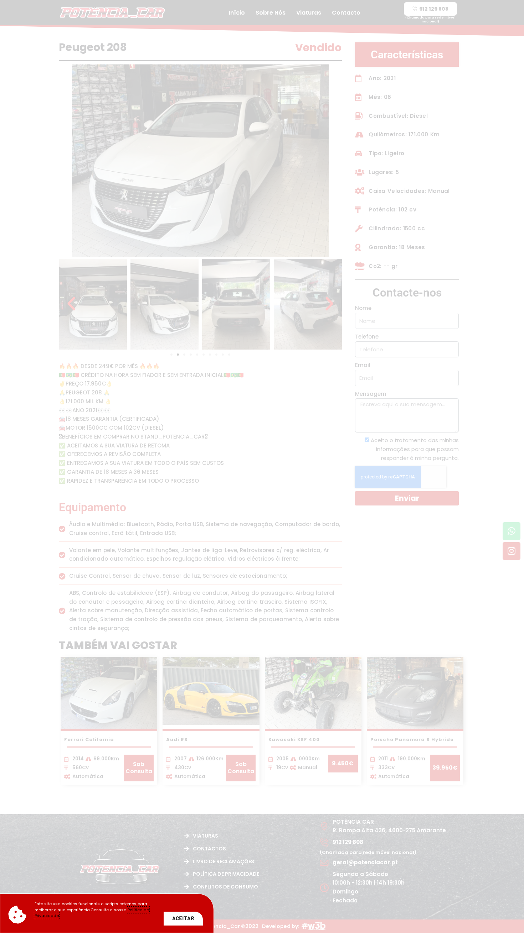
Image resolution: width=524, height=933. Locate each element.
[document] (262, 466)
